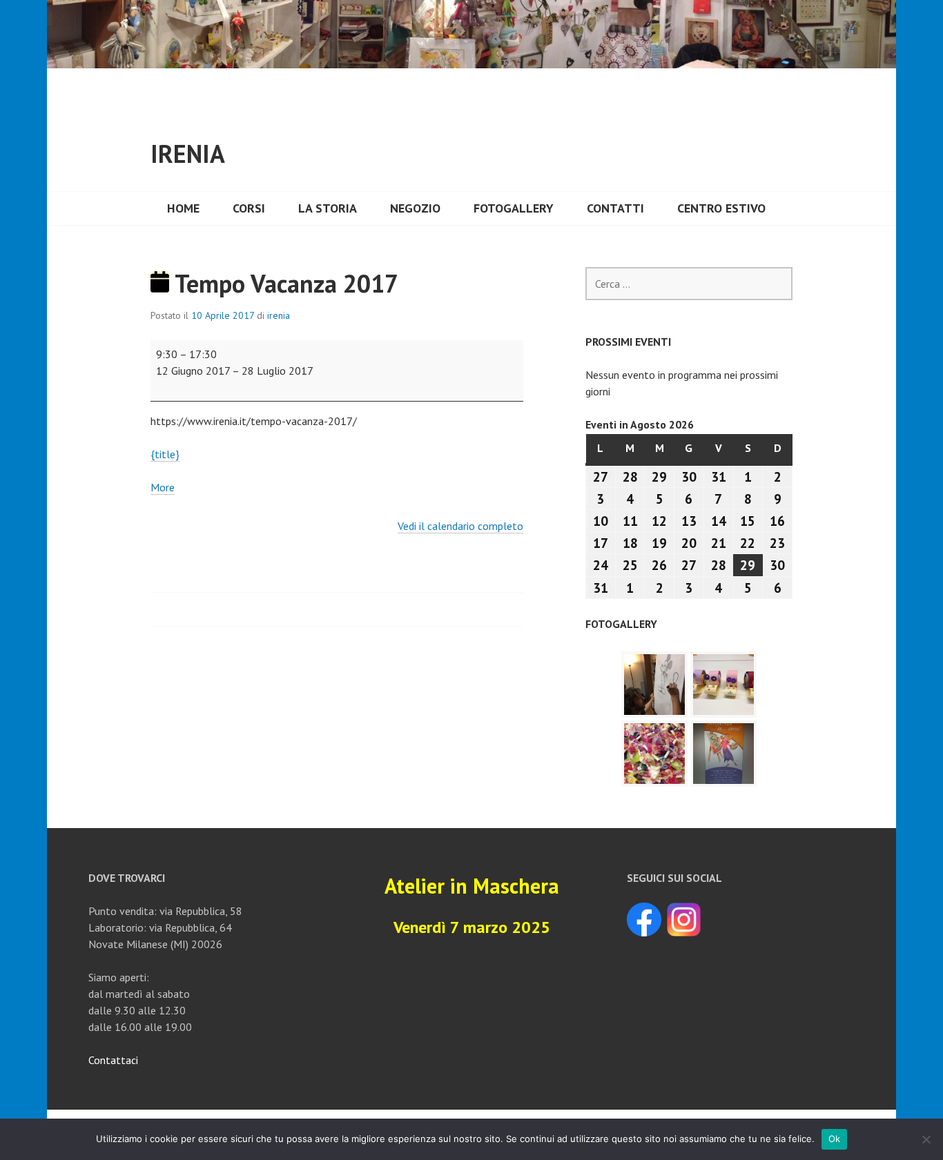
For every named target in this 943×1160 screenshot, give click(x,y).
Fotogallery (514, 208)
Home (183, 208)
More (162, 487)
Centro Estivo (721, 208)
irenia (278, 315)
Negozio (415, 208)
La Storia (327, 208)
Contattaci (113, 1060)
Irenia (187, 153)
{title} (164, 454)
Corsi (249, 208)
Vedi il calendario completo (460, 526)
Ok (834, 1138)
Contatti (615, 208)
